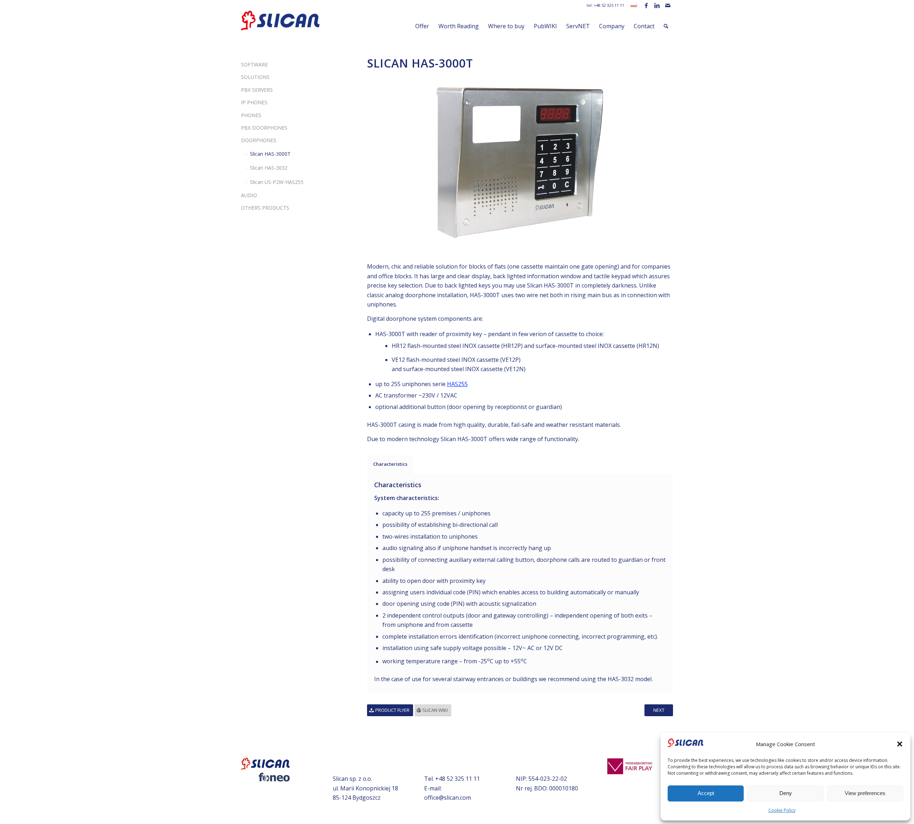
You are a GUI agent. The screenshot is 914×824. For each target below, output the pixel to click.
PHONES (251, 115)
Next (657, 163)
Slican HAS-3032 (268, 167)
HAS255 (457, 384)
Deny (785, 793)
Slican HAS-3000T (270, 153)
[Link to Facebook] (646, 5)
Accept (706, 793)
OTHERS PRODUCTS (265, 207)
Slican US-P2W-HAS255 (276, 182)
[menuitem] (422, 26)
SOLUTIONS (255, 77)
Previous (383, 163)
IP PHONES (254, 102)
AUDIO (249, 195)
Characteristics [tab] (390, 464)
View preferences (865, 793)
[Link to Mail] (667, 5)
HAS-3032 (621, 679)
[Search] (666, 26)
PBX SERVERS (257, 89)
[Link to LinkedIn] (657, 5)
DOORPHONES (258, 140)
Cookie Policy (781, 810)
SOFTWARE (254, 64)
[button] (899, 744)
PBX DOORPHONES (264, 127)
